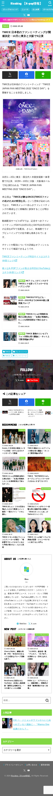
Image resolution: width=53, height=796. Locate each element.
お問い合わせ (31, 765)
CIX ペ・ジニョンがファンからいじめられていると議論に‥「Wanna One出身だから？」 (32, 724)
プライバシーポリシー (14, 765)
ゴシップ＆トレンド (10, 9)
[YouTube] (28, 15)
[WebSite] (21, 623)
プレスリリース (21, 352)
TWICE (5, 26)
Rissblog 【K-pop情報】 (26, 3)
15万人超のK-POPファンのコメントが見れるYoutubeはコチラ (26, 20)
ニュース (25, 9)
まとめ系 (35, 9)
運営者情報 (45, 765)
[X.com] (24, 15)
